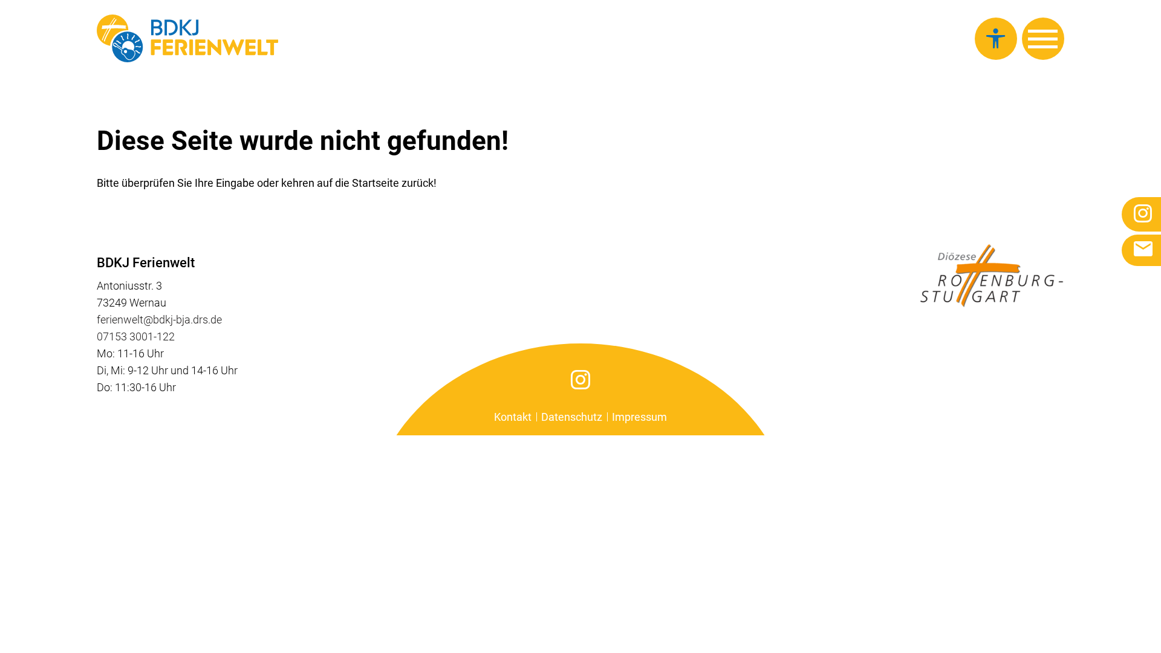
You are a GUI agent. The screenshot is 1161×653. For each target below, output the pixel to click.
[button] (996, 39)
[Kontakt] (1141, 250)
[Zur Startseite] (187, 38)
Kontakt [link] (513, 417)
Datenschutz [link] (571, 417)
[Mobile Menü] (1043, 39)
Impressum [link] (639, 417)
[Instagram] (580, 379)
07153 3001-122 (136, 336)
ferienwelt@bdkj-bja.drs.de (159, 319)
